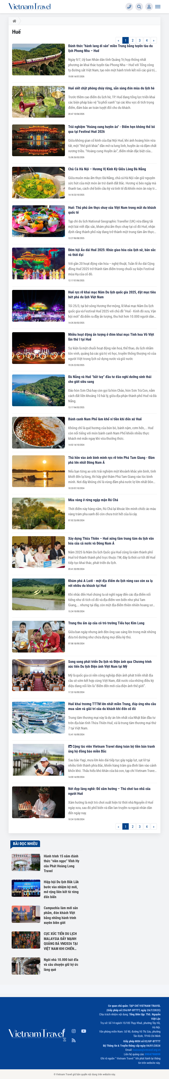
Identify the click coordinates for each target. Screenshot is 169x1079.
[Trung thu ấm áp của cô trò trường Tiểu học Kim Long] (38, 637)
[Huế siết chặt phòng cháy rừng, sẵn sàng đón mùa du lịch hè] (38, 102)
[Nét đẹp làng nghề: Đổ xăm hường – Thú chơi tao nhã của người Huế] (38, 802)
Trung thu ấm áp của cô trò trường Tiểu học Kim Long (106, 623)
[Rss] (73, 1039)
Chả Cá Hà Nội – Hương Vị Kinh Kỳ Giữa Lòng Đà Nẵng (107, 169)
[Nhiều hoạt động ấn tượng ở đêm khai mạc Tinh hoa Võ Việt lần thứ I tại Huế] (38, 348)
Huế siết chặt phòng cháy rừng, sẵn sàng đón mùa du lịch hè (111, 88)
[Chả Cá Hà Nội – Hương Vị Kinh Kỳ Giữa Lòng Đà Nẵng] (38, 182)
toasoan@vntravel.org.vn (146, 1050)
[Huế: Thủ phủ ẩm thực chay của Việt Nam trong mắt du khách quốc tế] (38, 221)
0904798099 (152, 1054)
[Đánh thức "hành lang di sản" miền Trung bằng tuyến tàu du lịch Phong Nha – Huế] (38, 59)
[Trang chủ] (13, 21)
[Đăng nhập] (149, 7)
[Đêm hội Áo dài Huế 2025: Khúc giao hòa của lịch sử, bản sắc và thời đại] (38, 263)
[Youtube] (83, 1030)
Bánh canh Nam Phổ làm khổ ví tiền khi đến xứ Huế (105, 419)
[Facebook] (63, 1030)
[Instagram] (73, 1030)
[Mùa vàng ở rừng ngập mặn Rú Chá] (38, 513)
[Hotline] (129, 7)
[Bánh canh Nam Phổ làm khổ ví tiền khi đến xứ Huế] (38, 433)
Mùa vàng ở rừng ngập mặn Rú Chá (93, 500)
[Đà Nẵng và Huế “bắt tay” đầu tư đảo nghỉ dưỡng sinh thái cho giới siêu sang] (38, 390)
